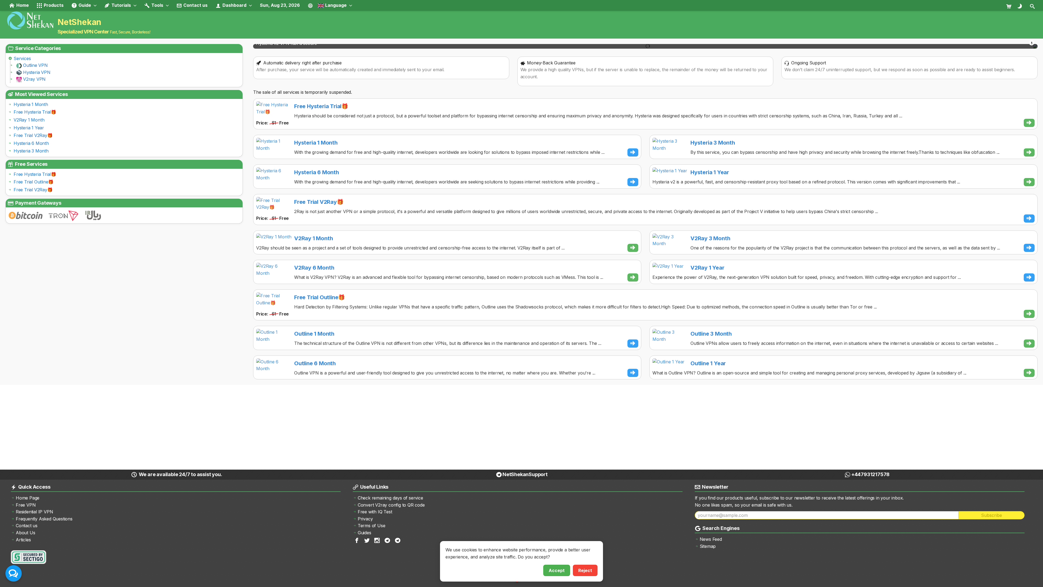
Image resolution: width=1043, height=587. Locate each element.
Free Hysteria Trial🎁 (35, 112)
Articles (23, 539)
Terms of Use (371, 525)
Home (22, 5)
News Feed (711, 539)
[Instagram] (377, 540)
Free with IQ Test (375, 511)
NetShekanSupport (525, 474)
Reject (585, 570)
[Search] (1033, 6)
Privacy (365, 519)
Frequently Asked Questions (44, 519)
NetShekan (79, 22)
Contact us (195, 5)
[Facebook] (357, 540)
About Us (25, 532)
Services (22, 58)
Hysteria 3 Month (31, 151)
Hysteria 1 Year (29, 127)
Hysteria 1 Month (31, 104)
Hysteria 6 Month (31, 143)
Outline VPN (35, 65)
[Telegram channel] (387, 540)
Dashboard (233, 5)
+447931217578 (870, 474)
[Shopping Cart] (1011, 6)
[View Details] (1029, 123)
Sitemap (708, 546)
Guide (84, 5)
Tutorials (120, 5)
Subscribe (991, 515)
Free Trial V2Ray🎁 (33, 135)
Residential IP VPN (34, 511)
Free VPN (26, 505)
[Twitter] (367, 540)
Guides (364, 532)
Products (53, 5)
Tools (156, 5)
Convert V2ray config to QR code (391, 505)
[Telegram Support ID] (398, 540)
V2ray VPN (34, 79)
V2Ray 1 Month (29, 120)
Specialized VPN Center (83, 32)
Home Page (27, 498)
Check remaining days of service (390, 498)
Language (335, 5)
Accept (557, 570)
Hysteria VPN (37, 72)
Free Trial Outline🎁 (34, 182)
